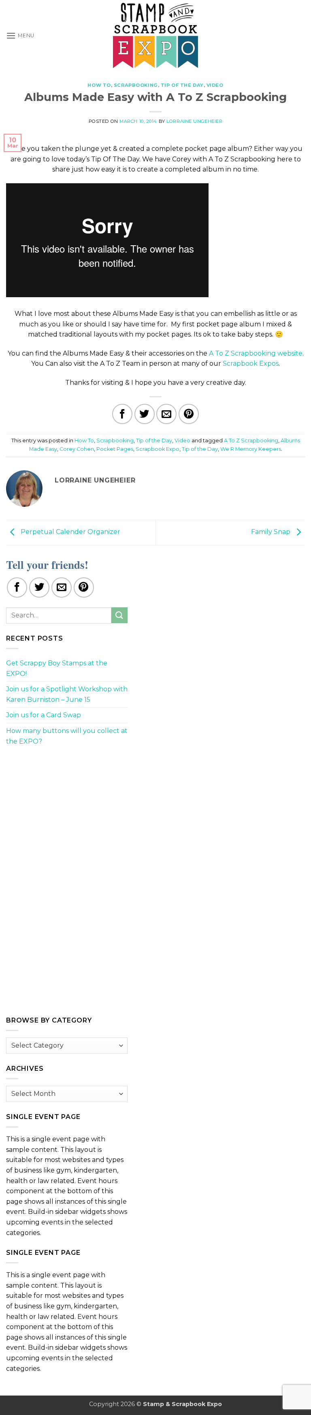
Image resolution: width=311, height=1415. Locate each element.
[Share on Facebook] (122, 414)
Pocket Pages (114, 449)
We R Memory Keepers (250, 449)
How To (99, 85)
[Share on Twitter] (144, 414)
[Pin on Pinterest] (189, 414)
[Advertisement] (67, 809)
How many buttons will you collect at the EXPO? (67, 736)
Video (215, 85)
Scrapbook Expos (251, 363)
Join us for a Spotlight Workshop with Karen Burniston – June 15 (67, 694)
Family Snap (271, 532)
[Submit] (119, 615)
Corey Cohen (77, 449)
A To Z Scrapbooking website (255, 353)
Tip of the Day (182, 85)
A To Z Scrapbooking (251, 440)
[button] (20, 35)
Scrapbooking (136, 85)
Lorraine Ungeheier (194, 121)
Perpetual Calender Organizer (69, 532)
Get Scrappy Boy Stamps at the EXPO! (56, 668)
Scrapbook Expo (157, 449)
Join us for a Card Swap (43, 715)
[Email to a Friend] (166, 414)
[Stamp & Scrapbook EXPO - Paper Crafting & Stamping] (155, 35)
